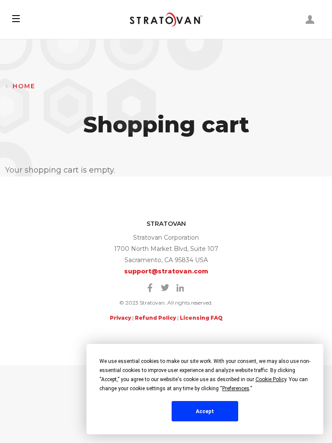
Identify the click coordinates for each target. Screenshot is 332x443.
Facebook (150, 287)
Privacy (120, 318)
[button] (16, 19)
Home (24, 86)
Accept (205, 411)
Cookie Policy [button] (270, 379)
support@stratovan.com (166, 271)
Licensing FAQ (201, 318)
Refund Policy (155, 318)
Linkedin (180, 287)
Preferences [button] (235, 388)
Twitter (165, 287)
